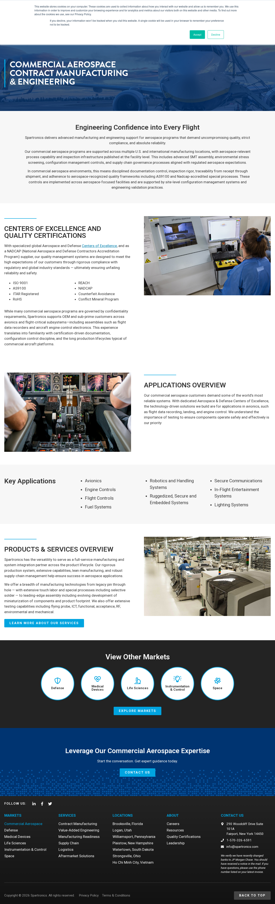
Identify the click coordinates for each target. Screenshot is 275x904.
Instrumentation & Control (25, 849)
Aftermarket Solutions (76, 856)
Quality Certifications (184, 836)
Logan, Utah (122, 830)
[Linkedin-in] (34, 803)
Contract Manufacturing (77, 824)
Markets (12, 815)
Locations (123, 815)
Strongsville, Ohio (127, 856)
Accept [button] (197, 34)
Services (67, 815)
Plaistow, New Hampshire (133, 843)
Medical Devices (17, 836)
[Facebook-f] (41, 803)
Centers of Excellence (99, 246)
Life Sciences (15, 843)
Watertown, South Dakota (133, 849)
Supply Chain (68, 843)
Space (9, 856)
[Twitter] (50, 803)
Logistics (65, 849)
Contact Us (232, 815)
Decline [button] (215, 34)
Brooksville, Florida (128, 824)
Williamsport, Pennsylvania (134, 836)
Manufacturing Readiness (79, 836)
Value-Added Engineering (78, 830)
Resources (175, 830)
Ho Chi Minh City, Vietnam (133, 862)
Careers (173, 824)
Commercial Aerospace (23, 824)
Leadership (176, 843)
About (173, 815)
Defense (11, 830)
